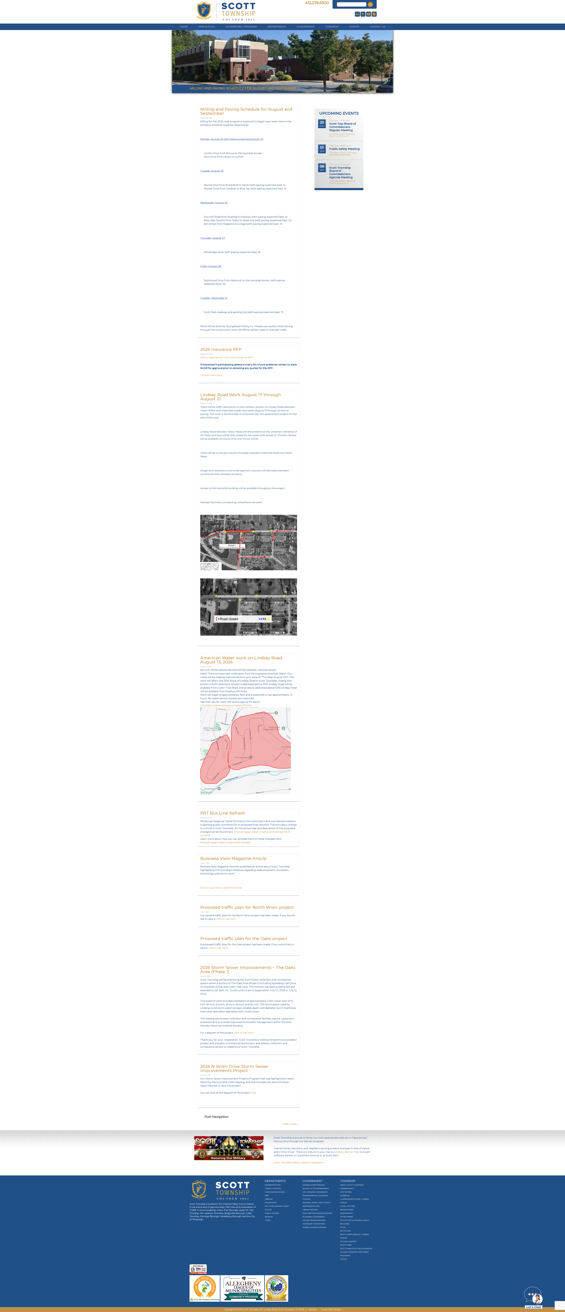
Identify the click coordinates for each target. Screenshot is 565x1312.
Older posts (291, 1124)
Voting (343, 1259)
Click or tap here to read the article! (221, 887)
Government (306, 26)
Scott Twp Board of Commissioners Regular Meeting (342, 127)
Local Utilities (347, 1206)
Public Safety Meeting (344, 149)
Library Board (310, 1210)
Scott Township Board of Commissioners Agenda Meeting (341, 172)
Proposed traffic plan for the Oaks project (243, 938)
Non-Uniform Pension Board (317, 1213)
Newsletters (346, 1210)
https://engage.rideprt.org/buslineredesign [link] (225, 842)
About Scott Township (352, 1185)
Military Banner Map (347, 1152)
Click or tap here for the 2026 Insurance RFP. (226, 357)
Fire (267, 1195)
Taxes (268, 1220)
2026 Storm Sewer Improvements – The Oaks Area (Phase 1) (247, 969)
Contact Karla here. (211, 375)
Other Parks (346, 1217)
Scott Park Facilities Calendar (356, 1248)
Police (268, 1210)
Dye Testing (346, 1192)
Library (269, 1199)
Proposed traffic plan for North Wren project (247, 907)
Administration (273, 1185)
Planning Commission (314, 1217)
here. (254, 1092)
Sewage (269, 1217)
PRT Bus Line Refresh (222, 813)
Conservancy (347, 1188)
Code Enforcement (275, 1192)
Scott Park (346, 1245)
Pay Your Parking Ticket (277, 1206)
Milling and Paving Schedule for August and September (246, 111)
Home (184, 26)
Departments (276, 26)
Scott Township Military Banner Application (299, 1162)
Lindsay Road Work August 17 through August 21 (240, 396)
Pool (343, 1227)
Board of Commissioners (316, 1188)
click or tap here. (226, 919)
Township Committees (314, 1224)
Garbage (345, 1195)
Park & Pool (206, 26)
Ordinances (346, 1213)
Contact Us (377, 26)
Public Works (272, 1213)
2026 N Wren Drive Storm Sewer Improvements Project (234, 1068)
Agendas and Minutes (314, 1185)
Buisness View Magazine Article (233, 858)
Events (354, 26)
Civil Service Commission (315, 1192)
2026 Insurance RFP (221, 349)
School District (348, 1241)
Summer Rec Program (241, 26)
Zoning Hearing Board (314, 1227)
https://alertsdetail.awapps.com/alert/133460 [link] (226, 705)
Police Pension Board (314, 1220)
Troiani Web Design (331, 1309)
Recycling (345, 1231)
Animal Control (273, 1188)
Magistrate (271, 1202)
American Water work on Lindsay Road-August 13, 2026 (242, 659)
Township (332, 26)
